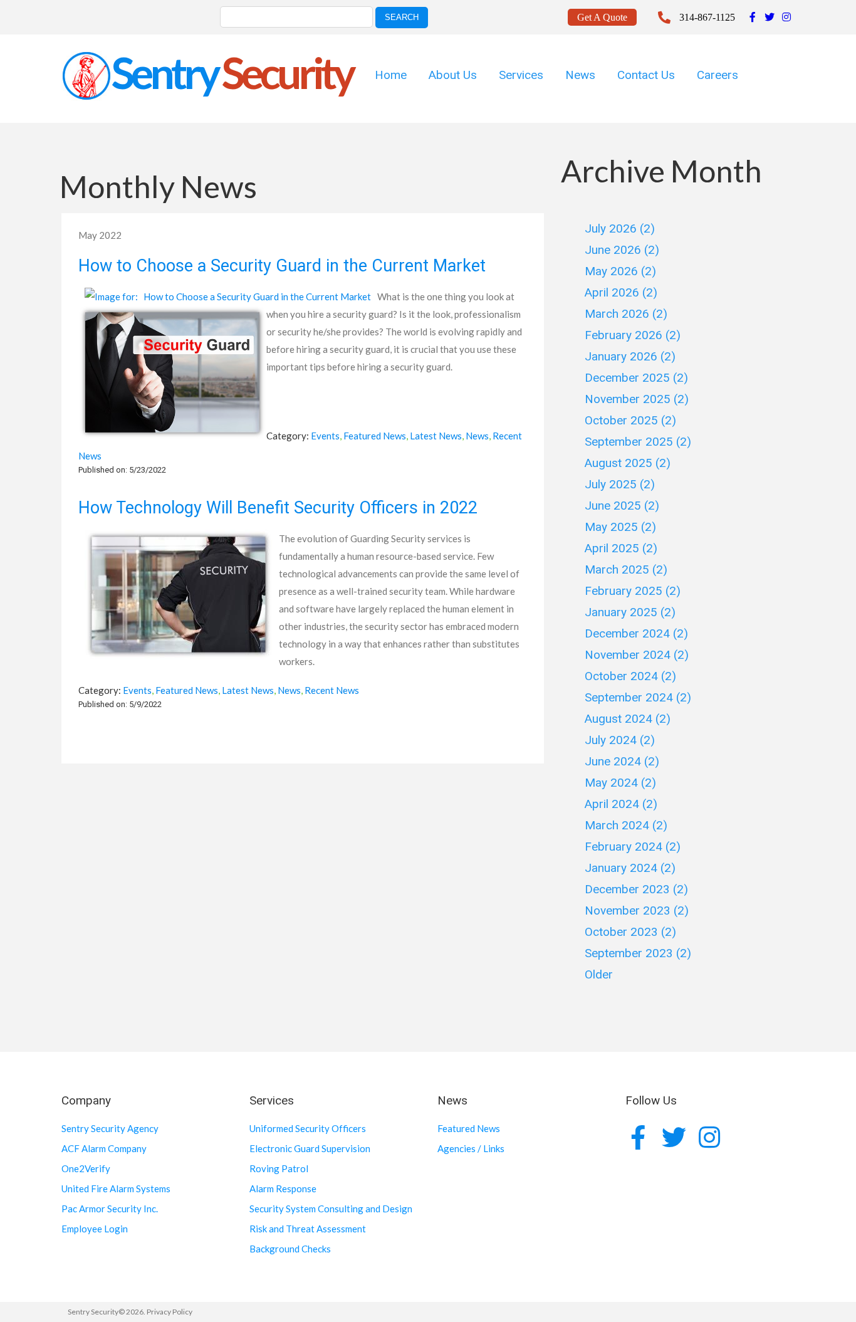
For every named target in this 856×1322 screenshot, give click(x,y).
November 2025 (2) (637, 399)
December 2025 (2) (636, 378)
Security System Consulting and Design (330, 1208)
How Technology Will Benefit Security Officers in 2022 (278, 508)
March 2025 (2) (626, 569)
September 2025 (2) (638, 442)
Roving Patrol (278, 1168)
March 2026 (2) (626, 314)
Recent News (332, 690)
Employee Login (94, 1228)
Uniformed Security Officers (307, 1128)
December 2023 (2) (636, 889)
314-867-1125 (707, 17)
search (402, 17)
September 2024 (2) (638, 697)
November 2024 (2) (637, 655)
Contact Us (646, 75)
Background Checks (290, 1248)
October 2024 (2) (630, 676)
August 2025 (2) (628, 463)
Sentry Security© (96, 1311)
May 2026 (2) (620, 271)
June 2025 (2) (622, 505)
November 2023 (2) (637, 910)
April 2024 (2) (621, 804)
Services (521, 75)
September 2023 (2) (638, 953)
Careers (717, 75)
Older (599, 974)
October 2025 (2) (630, 420)
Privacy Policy (169, 1311)
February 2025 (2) (633, 591)
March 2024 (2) (626, 825)
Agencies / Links (470, 1148)
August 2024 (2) (628, 719)
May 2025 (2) (620, 527)
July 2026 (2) (620, 228)
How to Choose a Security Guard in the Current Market (282, 266)
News (580, 75)
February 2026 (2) (633, 335)
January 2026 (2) (630, 356)
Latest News (436, 435)
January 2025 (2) (630, 612)
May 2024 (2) (620, 783)
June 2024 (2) (622, 761)
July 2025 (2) (620, 484)
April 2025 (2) (621, 548)
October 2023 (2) (630, 932)
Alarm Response (282, 1188)
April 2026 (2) (621, 292)
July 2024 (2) (620, 740)
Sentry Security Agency (110, 1128)
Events (325, 435)
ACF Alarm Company (104, 1148)
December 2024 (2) (636, 633)
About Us (453, 75)
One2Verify (85, 1168)
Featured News (374, 435)
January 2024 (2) (630, 868)
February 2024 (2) (633, 846)
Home (391, 75)
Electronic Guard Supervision (309, 1148)
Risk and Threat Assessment (307, 1228)
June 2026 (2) (622, 250)
